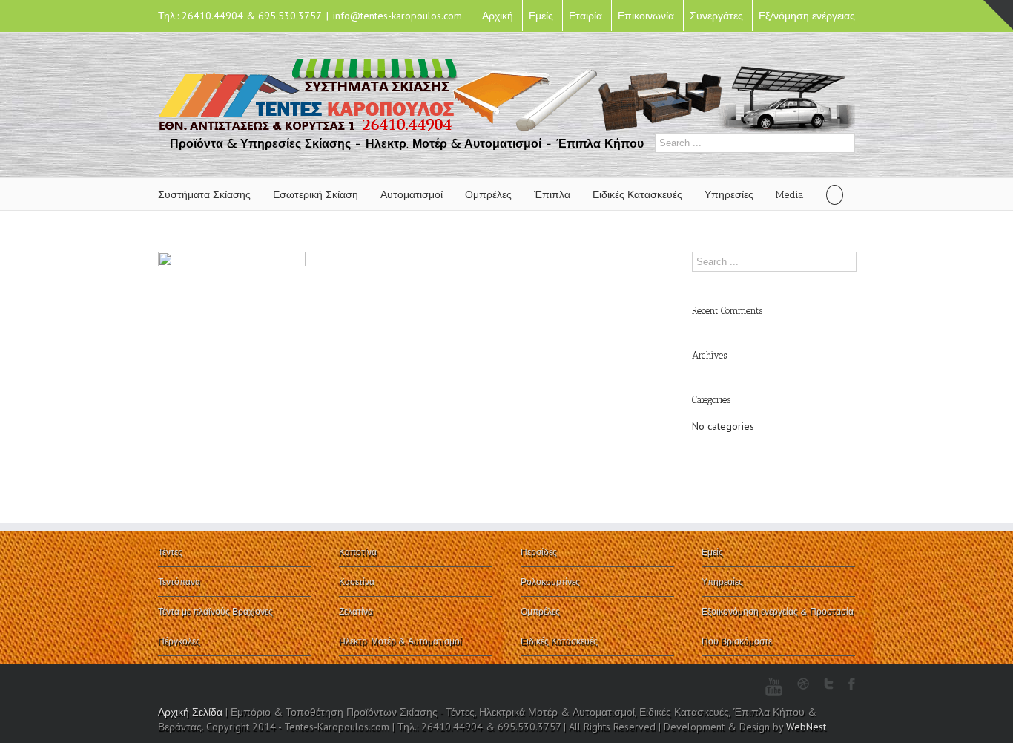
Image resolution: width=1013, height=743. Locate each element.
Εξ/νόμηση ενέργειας (807, 15)
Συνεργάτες (716, 15)
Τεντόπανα (179, 581)
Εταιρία (585, 15)
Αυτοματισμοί (411, 195)
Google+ (688, 684)
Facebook (851, 684)
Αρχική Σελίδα (190, 712)
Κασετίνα (356, 581)
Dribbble (803, 684)
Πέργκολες (179, 641)
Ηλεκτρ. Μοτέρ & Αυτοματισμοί (400, 641)
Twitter (829, 684)
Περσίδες (539, 551)
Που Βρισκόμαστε (737, 641)
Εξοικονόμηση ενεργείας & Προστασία (778, 611)
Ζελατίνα (356, 611)
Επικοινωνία (646, 15)
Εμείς (541, 15)
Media (790, 195)
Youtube (773, 687)
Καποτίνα (358, 551)
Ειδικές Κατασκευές (637, 195)
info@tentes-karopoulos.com (397, 15)
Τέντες (170, 551)
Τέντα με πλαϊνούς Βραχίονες (215, 611)
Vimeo (717, 684)
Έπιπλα (552, 195)
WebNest (806, 726)
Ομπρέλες (488, 195)
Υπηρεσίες (729, 195)
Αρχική (497, 15)
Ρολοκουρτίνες (550, 581)
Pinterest (744, 685)
